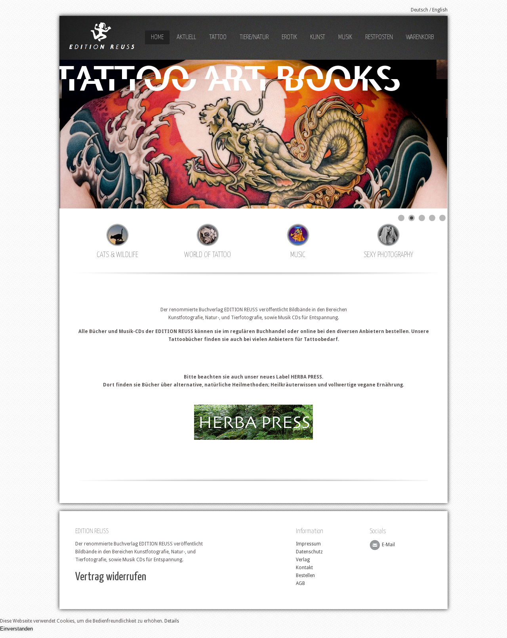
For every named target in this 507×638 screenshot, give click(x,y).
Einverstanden (16, 629)
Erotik (289, 37)
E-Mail (388, 545)
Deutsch (419, 10)
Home (157, 37)
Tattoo (218, 37)
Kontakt (304, 567)
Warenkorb (420, 37)
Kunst (317, 37)
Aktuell (186, 37)
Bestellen (305, 575)
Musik (345, 37)
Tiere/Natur (254, 37)
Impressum (308, 544)
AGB (300, 583)
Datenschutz (309, 552)
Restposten (379, 37)
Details (171, 621)
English (440, 10)
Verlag (303, 559)
